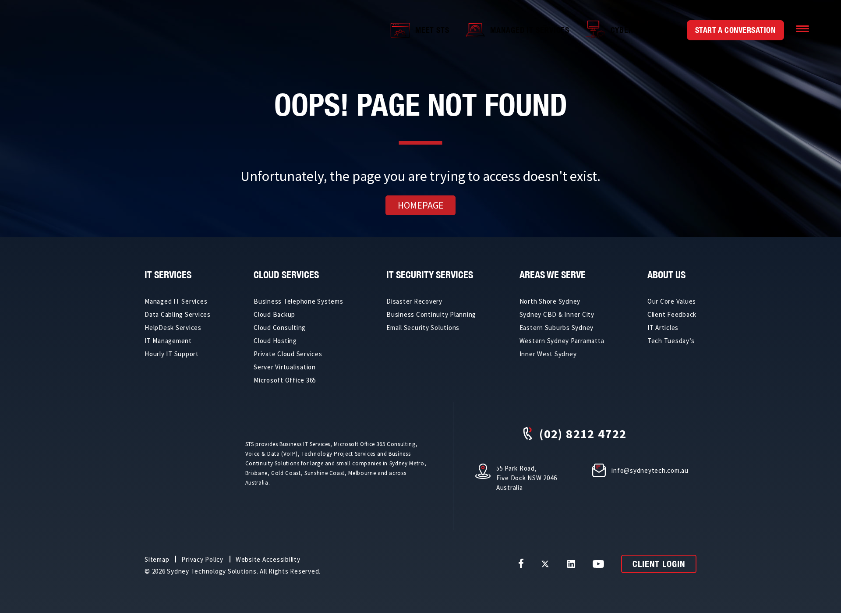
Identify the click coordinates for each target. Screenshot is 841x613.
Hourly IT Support (172, 354)
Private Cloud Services (288, 354)
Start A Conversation (735, 30)
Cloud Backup (274, 314)
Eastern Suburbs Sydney (556, 327)
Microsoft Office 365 (285, 380)
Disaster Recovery (414, 301)
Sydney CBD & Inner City (556, 314)
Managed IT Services (529, 30)
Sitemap (157, 559)
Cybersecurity (639, 30)
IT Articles (662, 327)
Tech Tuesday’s (671, 341)
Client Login (659, 564)
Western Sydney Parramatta (561, 341)
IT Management (168, 341)
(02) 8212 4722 (583, 433)
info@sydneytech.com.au (650, 470)
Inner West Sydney (548, 354)
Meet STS (432, 30)
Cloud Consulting (280, 327)
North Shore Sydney (550, 301)
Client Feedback (671, 314)
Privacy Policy (202, 559)
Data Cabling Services (178, 314)
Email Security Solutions (422, 327)
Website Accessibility (268, 559)
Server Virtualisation (285, 367)
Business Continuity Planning (431, 314)
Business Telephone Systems (298, 301)
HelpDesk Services (173, 327)
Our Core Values (671, 301)
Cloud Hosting (275, 341)
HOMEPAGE (421, 205)
